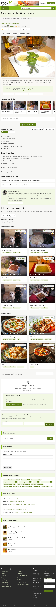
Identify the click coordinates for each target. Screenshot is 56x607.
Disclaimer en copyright (23, 580)
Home (8, 18)
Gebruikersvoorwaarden (23, 578)
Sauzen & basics (15, 23)
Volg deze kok (25, 29)
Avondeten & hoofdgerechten (9, 339)
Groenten (16, 486)
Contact (3, 573)
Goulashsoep (34, 364)
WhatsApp (8, 33)
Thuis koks (20, 573)
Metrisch (4, 131)
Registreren (51, 3)
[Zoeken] (53, 8)
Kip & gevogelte (26, 486)
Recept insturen (5, 584)
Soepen (32, 366)
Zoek (50, 438)
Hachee (4, 364)
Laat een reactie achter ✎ (36, 94)
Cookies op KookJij (22, 575)
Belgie (29, 90)
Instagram (46, 605)
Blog (2, 578)
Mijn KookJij (4, 580)
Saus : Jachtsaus (7, 250)
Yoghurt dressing (7, 305)
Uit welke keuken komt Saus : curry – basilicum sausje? (18, 185)
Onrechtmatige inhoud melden (23, 585)
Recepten (13, 18)
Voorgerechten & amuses (10, 482)
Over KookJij (4, 571)
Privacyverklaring (21, 582)
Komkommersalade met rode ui (16, 538)
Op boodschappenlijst (37, 129)
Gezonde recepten (47, 486)
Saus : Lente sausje (8, 278)
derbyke (16, 191)
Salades (36, 486)
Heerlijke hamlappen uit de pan (16, 532)
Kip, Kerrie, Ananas (13, 543)
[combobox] (36, 8)
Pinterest (15, 33)
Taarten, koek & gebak (23, 484)
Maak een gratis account (14, 404)
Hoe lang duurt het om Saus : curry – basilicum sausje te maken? (21, 180)
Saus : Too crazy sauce (37, 305)
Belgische (24, 90)
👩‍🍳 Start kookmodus (28, 125)
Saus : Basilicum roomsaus (38, 278)
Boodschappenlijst (6, 586)
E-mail (25, 421)
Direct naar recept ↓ (8, 94)
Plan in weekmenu (49, 129)
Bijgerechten (25, 479)
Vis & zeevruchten (46, 482)
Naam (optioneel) (6, 421)
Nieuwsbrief (4, 582)
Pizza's (18, 339)
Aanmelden (49, 424)
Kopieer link (22, 33)
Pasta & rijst (7, 486)
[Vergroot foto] (3, 74)
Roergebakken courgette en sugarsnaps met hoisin (21, 526)
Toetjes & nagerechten (25, 482)
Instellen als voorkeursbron (44, 374)
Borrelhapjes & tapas (9, 484)
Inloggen (43, 3)
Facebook (53, 605)
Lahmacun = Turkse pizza (9, 337)
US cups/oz (11, 131)
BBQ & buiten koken (6, 23)
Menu (6, 8)
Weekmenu (20, 571)
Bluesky (40, 605)
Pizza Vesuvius (12, 549)
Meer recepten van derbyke (15, 203)
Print (28, 33)
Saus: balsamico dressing (37, 250)
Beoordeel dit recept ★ (21, 94)
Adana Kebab (34, 337)
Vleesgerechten (48, 339)
